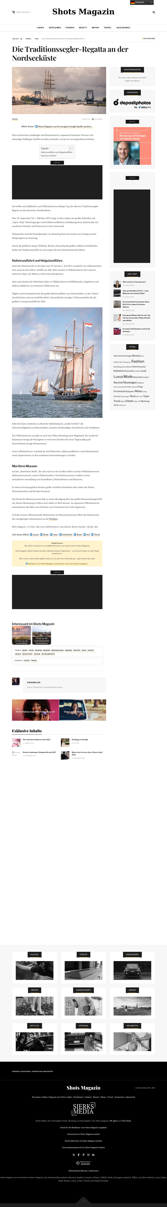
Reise (79, 534)
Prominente (119, 391)
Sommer (117, 396)
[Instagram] (88, 1154)
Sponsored (130, 1097)
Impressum (93, 1170)
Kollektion (119, 370)
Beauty (83, 28)
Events (27, 660)
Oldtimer (140, 383)
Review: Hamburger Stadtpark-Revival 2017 (39, 752)
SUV (137, 396)
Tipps (146, 396)
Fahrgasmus (127, 362)
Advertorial (119, 356)
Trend (97, 534)
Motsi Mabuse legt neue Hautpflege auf (35, 711)
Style (133, 396)
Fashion (70, 28)
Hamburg (117, 367)
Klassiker (142, 367)
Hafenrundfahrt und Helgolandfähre (56, 152)
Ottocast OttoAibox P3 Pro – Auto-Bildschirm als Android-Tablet (136, 292)
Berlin (142, 356)
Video (136, 401)
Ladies (40, 28)
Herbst (123, 367)
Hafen (31, 650)
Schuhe (144, 391)
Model (136, 377)
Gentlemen (55, 28)
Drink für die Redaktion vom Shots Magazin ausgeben (83, 1127)
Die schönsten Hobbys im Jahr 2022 (36, 740)
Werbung (145, 401)
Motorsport (144, 377)
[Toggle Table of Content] (69, 148)
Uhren (122, 401)
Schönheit (67, 534)
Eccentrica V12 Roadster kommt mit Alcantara (136, 330)
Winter (116, 405)
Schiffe (91, 650)
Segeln (18, 654)
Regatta (77, 650)
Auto (55, 534)
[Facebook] (78, 1154)
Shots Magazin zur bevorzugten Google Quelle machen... (65, 126)
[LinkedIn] (93, 1154)
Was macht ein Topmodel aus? (134, 282)
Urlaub (37, 654)
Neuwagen (130, 382)
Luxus (35, 534)
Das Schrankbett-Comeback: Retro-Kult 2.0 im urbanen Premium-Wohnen (136, 304)
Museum (46, 650)
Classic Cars (118, 362)
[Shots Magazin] (83, 12)
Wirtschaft (122, 405)
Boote (24, 650)
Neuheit (118, 382)
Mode (46, 534)
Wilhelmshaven (48, 654)
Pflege (140, 387)
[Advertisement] (58, 182)
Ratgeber (130, 391)
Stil (88, 534)
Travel (107, 28)
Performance (132, 387)
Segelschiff (27, 654)
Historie (129, 367)
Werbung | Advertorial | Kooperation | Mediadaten (32, 1071)
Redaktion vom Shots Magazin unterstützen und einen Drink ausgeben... (58, 564)
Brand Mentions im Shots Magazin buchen (83, 1140)
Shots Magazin (83, 1087)
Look (143, 370)
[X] (74, 1154)
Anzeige (128, 356)
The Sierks (126, 1120)
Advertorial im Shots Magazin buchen (83, 1134)
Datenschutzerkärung (78, 1170)
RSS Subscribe (149, 38)
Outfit (124, 387)
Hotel (135, 366)
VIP (139, 401)
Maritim (38, 650)
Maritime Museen (48, 155)
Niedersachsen (57, 650)
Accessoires (123, 28)
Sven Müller (33, 682)
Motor (95, 28)
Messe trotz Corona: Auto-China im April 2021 (87, 753)
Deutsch (139, 2)
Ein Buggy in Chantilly (80, 740)
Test (141, 396)
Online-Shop (118, 387)
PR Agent (114, 1120)
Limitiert (137, 371)
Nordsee (53, 518)
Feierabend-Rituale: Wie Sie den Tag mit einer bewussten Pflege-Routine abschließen (136, 317)
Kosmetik (129, 371)
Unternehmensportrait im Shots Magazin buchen (83, 1147)
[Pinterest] (83, 1154)
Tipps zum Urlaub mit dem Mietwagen (83, 711)
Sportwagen (125, 396)
